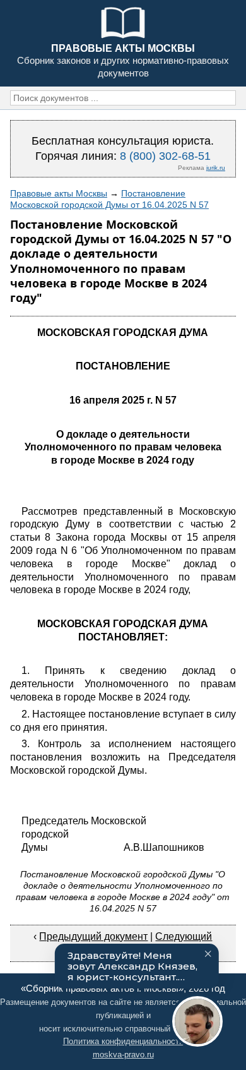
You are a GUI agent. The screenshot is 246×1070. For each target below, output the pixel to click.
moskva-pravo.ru (123, 1054)
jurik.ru (215, 167)
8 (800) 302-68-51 (165, 156)
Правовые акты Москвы (58, 193)
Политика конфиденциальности (123, 1041)
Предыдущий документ (93, 936)
